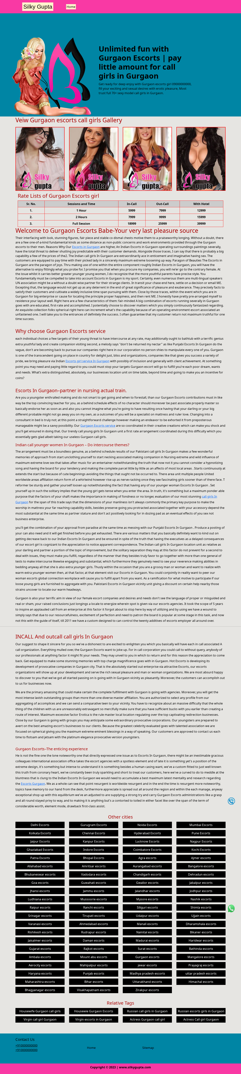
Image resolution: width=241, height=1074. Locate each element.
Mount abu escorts (93, 957)
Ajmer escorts (201, 858)
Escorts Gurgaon (33, 784)
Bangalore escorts (201, 866)
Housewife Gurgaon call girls (40, 1011)
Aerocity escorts (40, 965)
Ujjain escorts (201, 916)
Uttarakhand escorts (147, 982)
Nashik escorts (201, 899)
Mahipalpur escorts (94, 965)
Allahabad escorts (40, 866)
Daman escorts (93, 940)
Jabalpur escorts (201, 883)
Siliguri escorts (147, 907)
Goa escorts (40, 883)
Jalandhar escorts (147, 891)
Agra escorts (147, 858)
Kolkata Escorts (40, 833)
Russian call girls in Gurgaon (147, 1011)
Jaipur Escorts (40, 841)
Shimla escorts (201, 907)
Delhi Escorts (40, 825)
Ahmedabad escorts (93, 924)
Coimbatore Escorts (147, 850)
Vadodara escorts (93, 874)
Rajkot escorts (94, 949)
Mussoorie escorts (93, 899)
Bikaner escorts (201, 932)
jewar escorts (147, 965)
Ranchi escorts (93, 907)
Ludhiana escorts (40, 899)
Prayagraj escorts (201, 965)
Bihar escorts (93, 982)
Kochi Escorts (201, 850)
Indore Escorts (93, 850)
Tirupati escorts (93, 916)
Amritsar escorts (94, 866)
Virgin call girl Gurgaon (40, 1019)
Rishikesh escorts (40, 932)
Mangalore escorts (201, 957)
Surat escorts (147, 949)
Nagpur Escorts (201, 841)
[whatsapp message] (231, 908)
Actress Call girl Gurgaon (201, 1019)
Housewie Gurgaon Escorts (93, 1011)
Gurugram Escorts (94, 825)
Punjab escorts (93, 973)
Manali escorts (147, 924)
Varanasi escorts (40, 924)
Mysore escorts (147, 899)
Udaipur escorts (147, 916)
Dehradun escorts (201, 874)
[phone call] (231, 801)
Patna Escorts (40, 858)
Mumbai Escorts (201, 825)
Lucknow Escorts (147, 841)
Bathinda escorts (201, 949)
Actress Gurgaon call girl (147, 1019)
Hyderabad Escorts (147, 833)
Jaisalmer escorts (40, 940)
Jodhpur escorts (201, 891)
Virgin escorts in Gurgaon (93, 1019)
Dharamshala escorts (201, 924)
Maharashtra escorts (40, 982)
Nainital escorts (147, 932)
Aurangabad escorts (147, 866)
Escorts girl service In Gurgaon (87, 361)
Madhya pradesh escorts (147, 973)
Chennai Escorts (93, 833)
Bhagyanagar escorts (40, 990)
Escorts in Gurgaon (86, 247)
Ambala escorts (40, 957)
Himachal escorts (201, 982)
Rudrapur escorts (93, 932)
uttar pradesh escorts (201, 973)
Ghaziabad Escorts (40, 850)
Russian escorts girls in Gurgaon (201, 1011)
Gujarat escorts (40, 949)
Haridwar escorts (201, 940)
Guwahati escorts (93, 883)
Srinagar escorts (40, 916)
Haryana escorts (40, 973)
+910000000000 (26, 1045)
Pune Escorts (201, 833)
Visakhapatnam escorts (94, 990)
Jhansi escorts (40, 891)
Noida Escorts (147, 825)
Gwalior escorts (147, 883)
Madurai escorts (147, 940)
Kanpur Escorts (94, 841)
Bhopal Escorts (93, 858)
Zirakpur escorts (147, 990)
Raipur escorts (40, 907)
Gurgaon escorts (147, 957)
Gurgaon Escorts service (97, 426)
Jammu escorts (93, 891)
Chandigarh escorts (147, 874)
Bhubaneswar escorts (40, 874)
